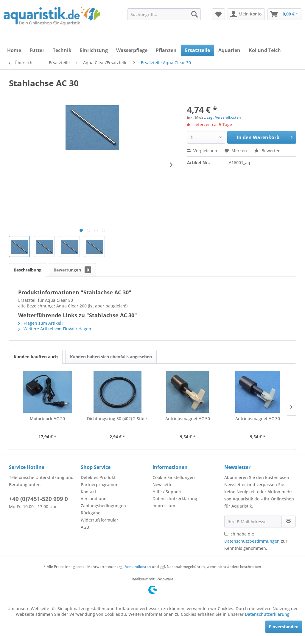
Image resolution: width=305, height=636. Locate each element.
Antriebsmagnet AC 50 (187, 418)
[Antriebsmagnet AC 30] (258, 392)
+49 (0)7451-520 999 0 (38, 499)
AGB (85, 527)
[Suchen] (194, 14)
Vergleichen (204, 150)
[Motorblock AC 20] (47, 392)
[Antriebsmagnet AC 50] (187, 392)
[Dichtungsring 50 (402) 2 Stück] (117, 392)
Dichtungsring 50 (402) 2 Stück (117, 418)
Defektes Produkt (98, 477)
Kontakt (88, 491)
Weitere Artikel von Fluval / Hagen (56, 329)
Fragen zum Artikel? (42, 323)
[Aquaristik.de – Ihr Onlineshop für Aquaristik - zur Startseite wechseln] (52, 18)
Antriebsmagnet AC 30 (257, 418)
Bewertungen (71, 270)
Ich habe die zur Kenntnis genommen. (255, 541)
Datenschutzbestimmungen (252, 541)
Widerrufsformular (99, 520)
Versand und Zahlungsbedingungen (103, 502)
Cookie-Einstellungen (173, 477)
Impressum (163, 505)
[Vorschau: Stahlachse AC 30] (19, 246)
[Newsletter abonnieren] (288, 521)
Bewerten (270, 150)
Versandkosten (138, 566)
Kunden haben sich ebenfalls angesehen (111, 356)
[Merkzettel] (218, 14)
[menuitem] (164, 14)
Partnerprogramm (99, 484)
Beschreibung (27, 270)
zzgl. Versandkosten (224, 117)
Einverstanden (283, 626)
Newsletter (163, 484)
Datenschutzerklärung (174, 498)
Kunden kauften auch (36, 356)
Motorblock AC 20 (47, 418)
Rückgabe (90, 513)
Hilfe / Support (167, 491)
